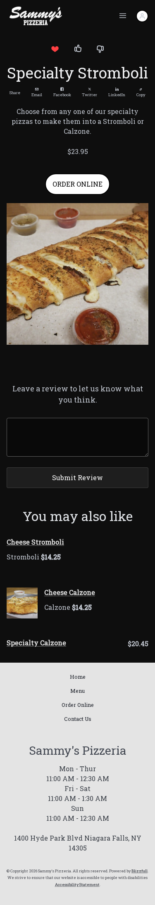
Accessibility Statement (77, 884)
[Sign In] (142, 16)
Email (36, 94)
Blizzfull (139, 871)
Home (78, 676)
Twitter (89, 94)
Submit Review (77, 477)
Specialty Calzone (36, 642)
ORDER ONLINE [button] (77, 184)
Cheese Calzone (69, 592)
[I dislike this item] (100, 48)
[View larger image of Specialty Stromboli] (77, 274)
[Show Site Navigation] (122, 16)
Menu (77, 690)
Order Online (78, 704)
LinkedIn (116, 94)
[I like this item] (77, 48)
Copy (140, 94)
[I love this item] (55, 48)
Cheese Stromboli (35, 542)
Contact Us (77, 718)
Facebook (62, 94)
